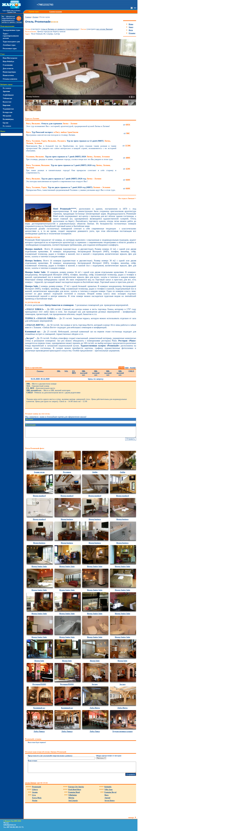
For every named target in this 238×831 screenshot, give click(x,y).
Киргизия (6, 105)
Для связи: (29, 419)
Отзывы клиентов (10, 79)
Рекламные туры (10, 48)
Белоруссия (7, 112)
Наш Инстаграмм (10, 58)
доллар (133, 368)
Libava (35, 789)
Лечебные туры (9, 45)
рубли (121, 368)
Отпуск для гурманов (51, 123)
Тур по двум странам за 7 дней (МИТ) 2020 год (63, 179)
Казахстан (7, 102)
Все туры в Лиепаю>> (127, 198)
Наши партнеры (9, 72)
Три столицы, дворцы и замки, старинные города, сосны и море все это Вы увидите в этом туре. (69, 159)
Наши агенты (8, 75)
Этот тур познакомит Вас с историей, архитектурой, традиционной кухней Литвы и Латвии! (68, 126)
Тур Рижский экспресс (52, 132)
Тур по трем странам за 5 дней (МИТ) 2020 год (68, 166)
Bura (107, 795)
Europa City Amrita (76, 787)
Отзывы (132, 33)
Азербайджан (8, 95)
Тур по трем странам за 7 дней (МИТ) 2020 (68, 156)
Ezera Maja (36, 798)
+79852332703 (45, 4)
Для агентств (8, 68)
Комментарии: (31, 425)
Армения (6, 91)
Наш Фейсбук (8, 61)
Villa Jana (108, 789)
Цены (131, 24)
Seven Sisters (110, 800)
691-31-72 (19, 827)
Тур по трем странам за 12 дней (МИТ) (68, 142)
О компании (8, 65)
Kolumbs (107, 787)
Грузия (5, 123)
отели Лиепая (30, 783)
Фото (131, 30)
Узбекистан (7, 98)
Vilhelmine (72, 795)
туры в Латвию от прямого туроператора (59, 29)
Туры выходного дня (11, 42)
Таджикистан (8, 109)
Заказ (131, 27)
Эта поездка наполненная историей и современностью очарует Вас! (57, 181)
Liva (34, 795)
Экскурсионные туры (11, 30)
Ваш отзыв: (32, 761)
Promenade (36, 787)
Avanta (35, 792)
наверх (131, 817)
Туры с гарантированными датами (11, 36)
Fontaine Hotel (74, 792)
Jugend (107, 798)
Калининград (8, 119)
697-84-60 (11, 827)
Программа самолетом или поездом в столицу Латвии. (50, 135)
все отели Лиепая (104, 29)
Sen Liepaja (73, 800)
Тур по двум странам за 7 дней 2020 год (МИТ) (68, 187)
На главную (7, 88)
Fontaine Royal (110, 792)
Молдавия (7, 116)
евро (127, 368)
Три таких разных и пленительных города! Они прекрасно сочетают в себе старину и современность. (71, 171)
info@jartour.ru (9, 825)
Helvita (71, 798)
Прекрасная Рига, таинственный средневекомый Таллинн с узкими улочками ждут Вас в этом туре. (71, 190)
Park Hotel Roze (74, 789)
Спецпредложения (55, 11)
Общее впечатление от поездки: (108, 756)
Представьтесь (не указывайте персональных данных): (50, 756)
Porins (34, 800)
